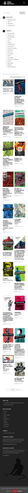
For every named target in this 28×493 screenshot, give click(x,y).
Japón (5, 420)
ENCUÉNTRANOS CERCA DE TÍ (9, 444)
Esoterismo (6, 424)
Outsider (6, 422)
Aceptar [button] (14, 491)
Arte (5, 413)
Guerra (5, 416)
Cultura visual (7, 415)
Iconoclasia (6, 418)
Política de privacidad (8, 404)
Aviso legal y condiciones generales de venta (14, 402)
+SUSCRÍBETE (6, 455)
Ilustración (6, 426)
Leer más (19, 491)
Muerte (5, 411)
